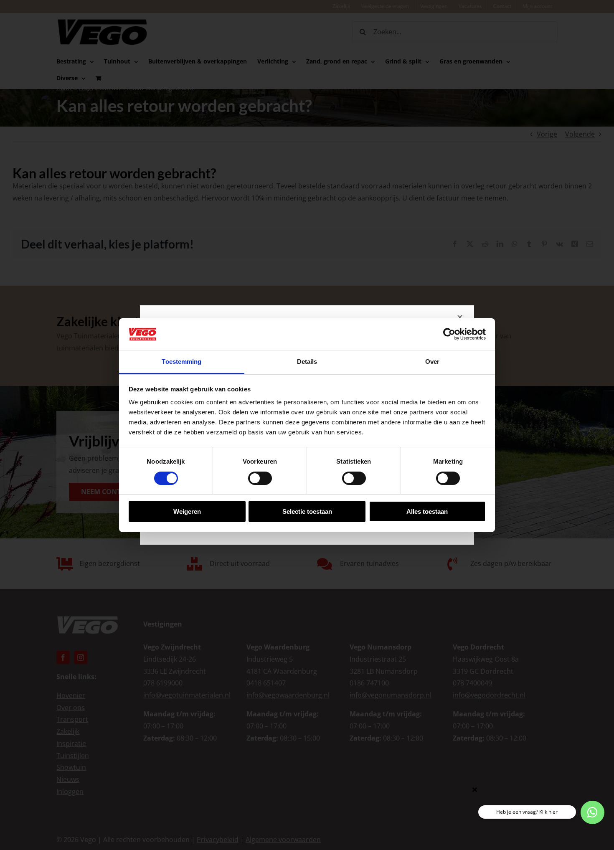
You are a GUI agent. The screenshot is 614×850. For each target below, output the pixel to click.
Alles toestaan (427, 511)
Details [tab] (307, 361)
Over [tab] (432, 361)
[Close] (460, 317)
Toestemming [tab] (181, 361)
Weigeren (187, 511)
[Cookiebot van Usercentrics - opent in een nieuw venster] (449, 334)
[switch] (260, 478)
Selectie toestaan (307, 511)
